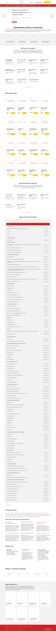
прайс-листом (7, 30)
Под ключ (8, 505)
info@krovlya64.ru (48, 629)
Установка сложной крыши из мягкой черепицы (21, 108)
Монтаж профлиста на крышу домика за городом (33, 170)
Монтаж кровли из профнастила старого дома (21, 170)
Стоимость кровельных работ (12, 220)
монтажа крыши (14, 31)
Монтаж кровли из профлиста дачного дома (44, 170)
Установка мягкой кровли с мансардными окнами (10, 108)
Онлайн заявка (47, 2)
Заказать (12, 134)
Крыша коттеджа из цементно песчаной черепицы (44, 129)
